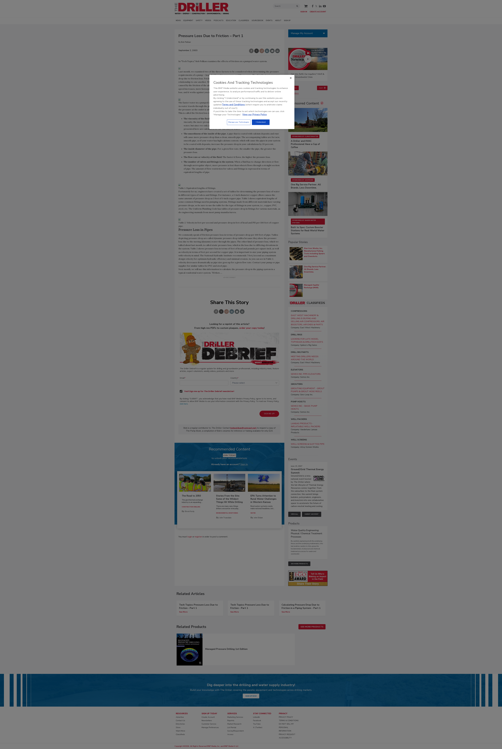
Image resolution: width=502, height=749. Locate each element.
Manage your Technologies (238, 122)
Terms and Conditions (233, 104)
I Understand (261, 122)
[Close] (291, 78)
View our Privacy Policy (254, 114)
